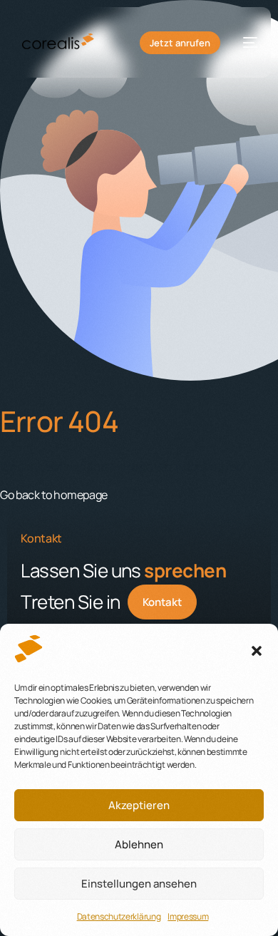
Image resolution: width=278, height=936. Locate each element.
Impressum (188, 916)
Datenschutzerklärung (119, 916)
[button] (256, 651)
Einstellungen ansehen (139, 883)
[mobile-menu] (246, 42)
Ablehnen (139, 844)
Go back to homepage (54, 495)
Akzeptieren (139, 805)
